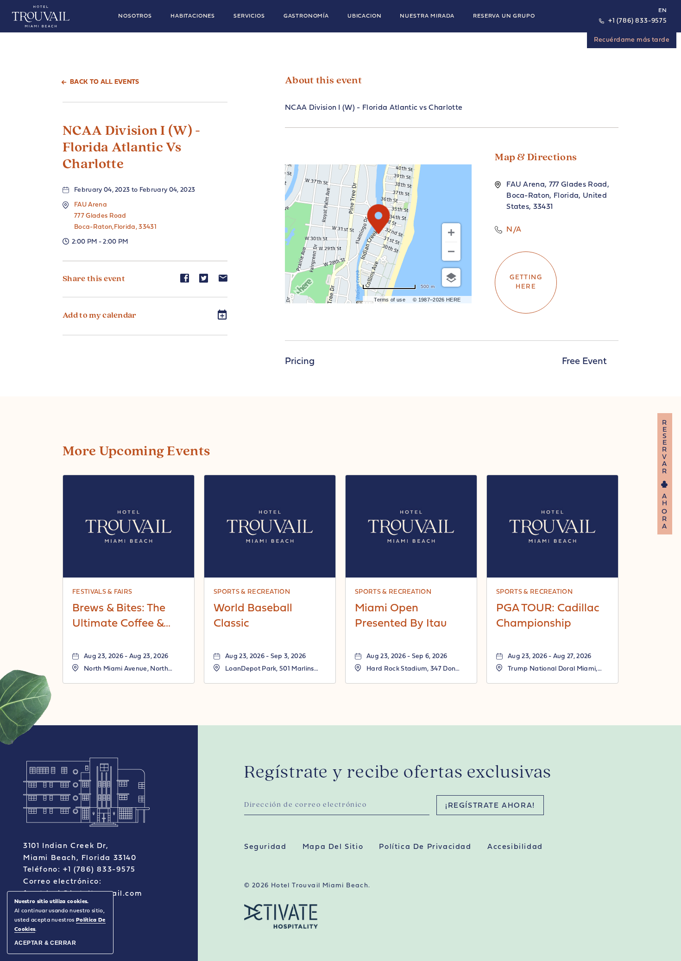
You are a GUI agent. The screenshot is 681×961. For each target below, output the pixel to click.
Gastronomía (306, 16)
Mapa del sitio (333, 847)
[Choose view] (451, 277)
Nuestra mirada (427, 16)
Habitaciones (192, 16)
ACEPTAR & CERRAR (45, 943)
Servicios (249, 16)
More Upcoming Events (136, 452)
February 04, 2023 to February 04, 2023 (134, 190)
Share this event (94, 279)
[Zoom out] (451, 251)
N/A (513, 229)
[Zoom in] (451, 232)
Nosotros (135, 16)
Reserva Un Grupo (504, 16)
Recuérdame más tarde (631, 40)
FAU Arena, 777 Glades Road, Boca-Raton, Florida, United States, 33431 (557, 196)
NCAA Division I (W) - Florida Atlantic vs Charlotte (132, 148)
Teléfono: (41, 869)
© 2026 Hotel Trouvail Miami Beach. (307, 885)
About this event (323, 80)
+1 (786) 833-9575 (637, 21)
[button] (115, 216)
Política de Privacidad (425, 847)
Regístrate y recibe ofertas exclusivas (398, 773)
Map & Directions (536, 157)
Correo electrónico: (62, 882)
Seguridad (265, 847)
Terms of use (389, 299)
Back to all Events (104, 82)
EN (662, 10)
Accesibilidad (515, 847)
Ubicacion (364, 16)
